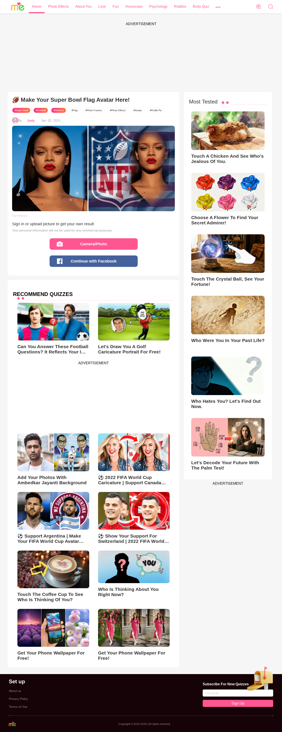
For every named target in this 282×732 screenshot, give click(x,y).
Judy (31, 120)
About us (15, 691)
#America (59, 110)
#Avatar (138, 110)
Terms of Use (18, 706)
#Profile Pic (156, 110)
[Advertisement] (141, 59)
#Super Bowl (21, 110)
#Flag (75, 110)
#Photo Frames (93, 110)
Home (36, 6)
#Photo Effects (118, 110)
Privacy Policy (18, 699)
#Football (41, 110)
